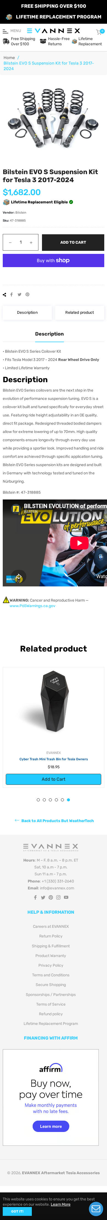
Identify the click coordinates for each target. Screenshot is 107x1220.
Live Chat (96, 1209)
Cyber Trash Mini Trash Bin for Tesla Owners (53, 759)
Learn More (61, 1204)
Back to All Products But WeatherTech (57, 820)
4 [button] (56, 799)
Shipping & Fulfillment (51, 946)
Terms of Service (51, 1004)
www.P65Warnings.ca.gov (32, 606)
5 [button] (62, 799)
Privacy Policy (50, 965)
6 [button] (68, 799)
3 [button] (50, 799)
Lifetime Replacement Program (51, 1023)
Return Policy (51, 936)
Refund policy (51, 1014)
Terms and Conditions (50, 975)
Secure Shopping (51, 984)
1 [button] (38, 799)
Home (9, 57)
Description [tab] (49, 334)
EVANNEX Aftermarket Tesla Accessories (61, 1173)
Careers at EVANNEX (51, 926)
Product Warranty (50, 955)
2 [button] (44, 799)
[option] (53, 727)
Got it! (17, 1211)
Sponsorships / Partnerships (51, 994)
